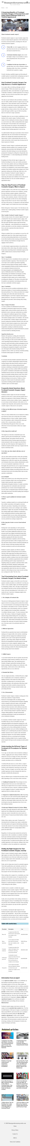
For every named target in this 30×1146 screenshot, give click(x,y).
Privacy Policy (15, 1130)
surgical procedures (14, 246)
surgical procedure (13, 932)
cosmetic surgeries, (14, 193)
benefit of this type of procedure (13, 132)
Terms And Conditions (15, 1141)
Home (15, 1126)
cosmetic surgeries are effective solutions (15, 549)
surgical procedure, (10, 675)
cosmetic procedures (6, 760)
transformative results (11, 714)
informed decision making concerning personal (12, 469)
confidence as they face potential (10, 844)
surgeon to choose (9, 900)
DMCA (15, 1138)
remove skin (22, 606)
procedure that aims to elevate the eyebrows (11, 765)
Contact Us (15, 1134)
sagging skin (25, 400)
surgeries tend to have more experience (19, 893)
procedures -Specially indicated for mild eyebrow (12, 809)
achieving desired (22, 515)
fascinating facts (13, 590)
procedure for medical (21, 730)
